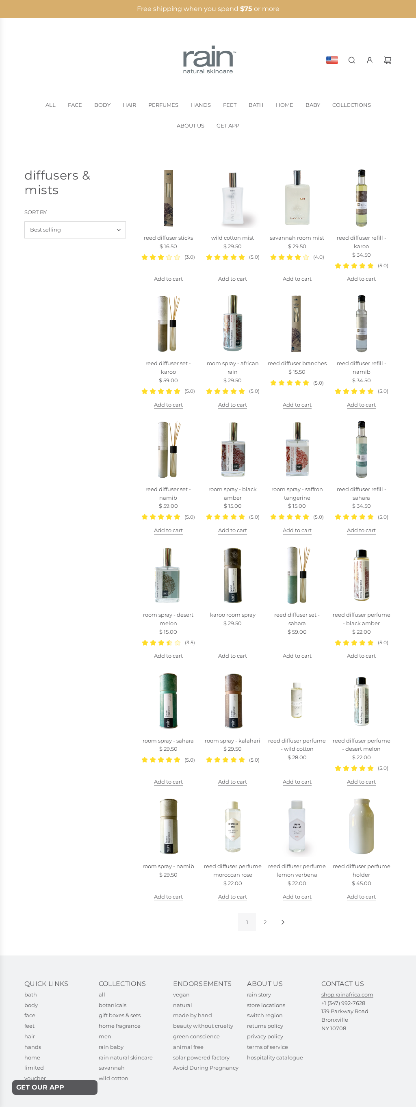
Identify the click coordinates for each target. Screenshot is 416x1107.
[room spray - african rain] (233, 324)
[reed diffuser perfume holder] (362, 826)
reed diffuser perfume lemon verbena (297, 870)
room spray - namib (168, 866)
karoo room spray (233, 614)
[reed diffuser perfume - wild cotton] (297, 701)
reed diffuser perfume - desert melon (361, 744)
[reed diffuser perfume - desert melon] (362, 701)
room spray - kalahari (232, 740)
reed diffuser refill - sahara (361, 493)
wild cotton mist (232, 237)
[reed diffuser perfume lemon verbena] (297, 826)
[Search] (352, 60)
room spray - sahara (168, 740)
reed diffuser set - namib (168, 493)
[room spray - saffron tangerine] (297, 449)
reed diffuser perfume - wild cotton (297, 744)
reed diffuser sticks (168, 237)
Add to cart (168, 278)
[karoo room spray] (233, 575)
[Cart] (387, 60)
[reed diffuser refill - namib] (362, 324)
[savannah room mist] (297, 198)
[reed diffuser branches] (297, 324)
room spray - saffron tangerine (297, 493)
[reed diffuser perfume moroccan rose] (233, 826)
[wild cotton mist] (233, 198)
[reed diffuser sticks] (168, 198)
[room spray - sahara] (168, 701)
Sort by (35, 212)
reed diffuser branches (297, 363)
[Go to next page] (283, 922)
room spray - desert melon (168, 618)
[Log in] (370, 60)
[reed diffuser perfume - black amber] (362, 575)
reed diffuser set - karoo (168, 367)
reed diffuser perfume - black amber (361, 618)
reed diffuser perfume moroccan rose (233, 870)
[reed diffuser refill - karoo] (362, 198)
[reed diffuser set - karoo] (168, 324)
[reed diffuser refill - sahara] (362, 449)
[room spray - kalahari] (233, 701)
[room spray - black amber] (233, 449)
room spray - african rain (233, 367)
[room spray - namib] (168, 826)
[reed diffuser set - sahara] (297, 575)
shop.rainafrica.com (347, 994)
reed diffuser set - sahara (297, 618)
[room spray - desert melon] (168, 575)
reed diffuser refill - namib (361, 367)
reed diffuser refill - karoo (361, 241)
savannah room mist (297, 237)
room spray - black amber (232, 493)
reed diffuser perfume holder (361, 870)
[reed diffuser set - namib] (168, 449)
